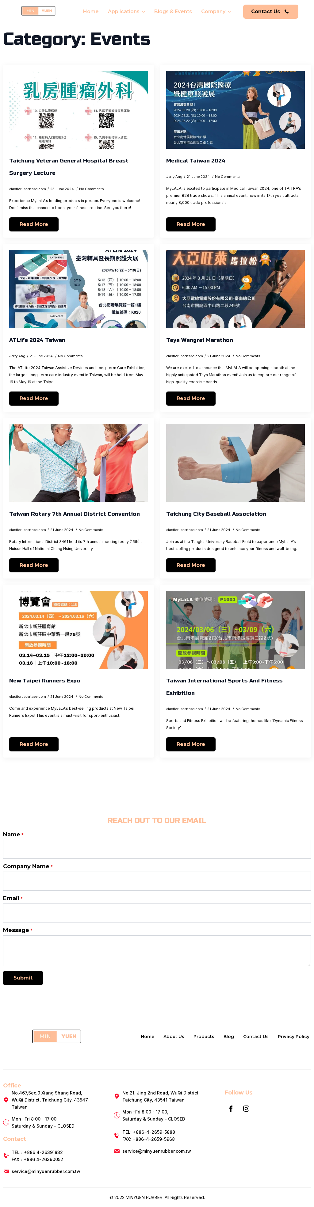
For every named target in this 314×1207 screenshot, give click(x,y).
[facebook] (231, 1108)
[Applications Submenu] (143, 11)
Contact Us (256, 1036)
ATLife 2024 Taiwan (37, 340)
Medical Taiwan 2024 (195, 161)
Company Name (28, 866)
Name (13, 834)
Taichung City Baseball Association (216, 514)
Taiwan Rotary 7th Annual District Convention (74, 514)
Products (203, 1036)
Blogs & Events (173, 11)
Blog (229, 1036)
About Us (173, 1036)
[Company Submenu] (228, 11)
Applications (124, 11)
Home (91, 11)
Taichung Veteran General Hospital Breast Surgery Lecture (68, 167)
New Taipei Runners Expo (44, 681)
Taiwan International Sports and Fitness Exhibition (224, 687)
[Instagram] (246, 1108)
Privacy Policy (293, 1036)
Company (213, 11)
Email (13, 898)
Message (18, 930)
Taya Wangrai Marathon (199, 340)
